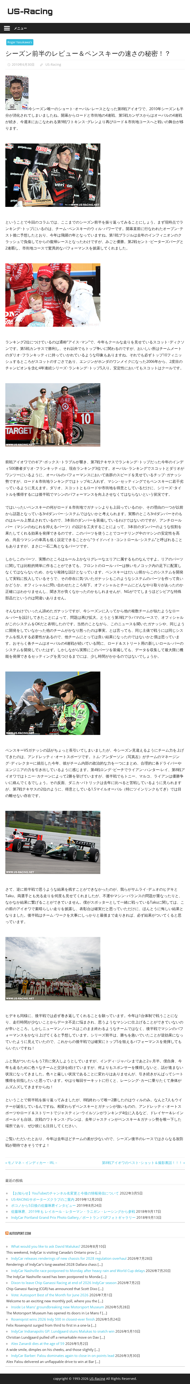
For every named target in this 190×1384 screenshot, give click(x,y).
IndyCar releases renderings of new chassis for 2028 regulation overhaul (69, 1258)
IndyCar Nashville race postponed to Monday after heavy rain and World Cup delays (78, 1270)
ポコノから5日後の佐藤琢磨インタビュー (43, 1205)
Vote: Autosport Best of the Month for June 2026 (50, 1295)
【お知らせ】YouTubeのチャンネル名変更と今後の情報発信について (65, 1193)
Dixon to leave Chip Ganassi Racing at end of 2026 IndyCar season (64, 1282)
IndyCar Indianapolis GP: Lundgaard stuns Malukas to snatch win (62, 1331)
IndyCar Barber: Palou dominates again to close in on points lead (62, 1355)
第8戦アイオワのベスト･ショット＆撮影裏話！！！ (142, 1162)
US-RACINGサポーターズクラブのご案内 (42, 1199)
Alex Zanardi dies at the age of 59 (37, 1343)
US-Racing (30, 11)
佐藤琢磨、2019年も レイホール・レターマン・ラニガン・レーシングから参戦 (73, 1211)
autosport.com (20, 1233)
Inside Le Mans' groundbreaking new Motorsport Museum (57, 1307)
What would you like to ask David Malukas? (45, 1246)
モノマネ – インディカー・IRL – (32, 1162)
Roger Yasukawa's (19, 42)
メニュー (20, 28)
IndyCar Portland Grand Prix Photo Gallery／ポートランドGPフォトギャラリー (73, 1217)
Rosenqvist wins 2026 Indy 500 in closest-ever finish (53, 1319)
